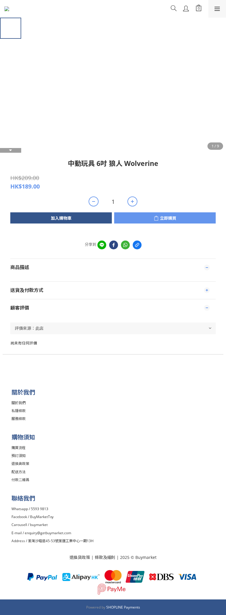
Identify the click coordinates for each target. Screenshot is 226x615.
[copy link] (137, 245)
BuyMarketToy (42, 516)
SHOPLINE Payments (123, 607)
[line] (101, 245)
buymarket (39, 524)
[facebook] (113, 245)
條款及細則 (106, 557)
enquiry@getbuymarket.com (48, 532)
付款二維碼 (20, 479)
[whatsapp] (125, 245)
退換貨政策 (79, 557)
